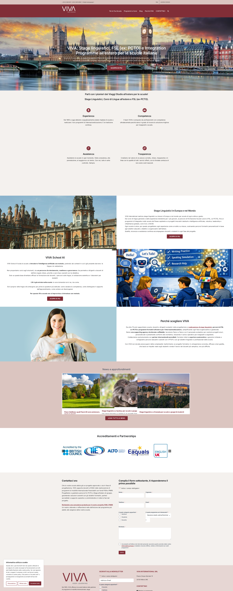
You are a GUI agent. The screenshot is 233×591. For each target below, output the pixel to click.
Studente (124, 517)
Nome (121, 492)
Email (148, 502)
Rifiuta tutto (23, 583)
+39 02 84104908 (76, 2)
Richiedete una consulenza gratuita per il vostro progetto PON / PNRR (87, 505)
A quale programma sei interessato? (157, 512)
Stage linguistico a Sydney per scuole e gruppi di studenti (124, 411)
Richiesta (122, 526)
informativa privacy (128, 546)
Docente (124, 520)
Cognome (149, 492)
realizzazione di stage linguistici (200, 327)
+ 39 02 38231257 (66, 2)
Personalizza (12, 583)
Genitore (124, 514)
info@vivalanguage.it (88, 2)
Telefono (122, 502)
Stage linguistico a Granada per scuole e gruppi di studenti (161, 412)
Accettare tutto (35, 583)
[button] (168, 10)
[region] (24, 573)
